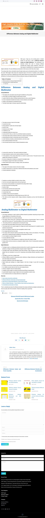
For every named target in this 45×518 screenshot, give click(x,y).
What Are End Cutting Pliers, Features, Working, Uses (11, 487)
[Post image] (4, 382)
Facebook (36, 358)
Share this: (6, 83)
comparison (16, 333)
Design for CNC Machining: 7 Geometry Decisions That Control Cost (14, 483)
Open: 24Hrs (6, 1)
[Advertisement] (22, 14)
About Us (3, 505)
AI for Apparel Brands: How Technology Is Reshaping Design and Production (16, 485)
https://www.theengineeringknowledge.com (16, 349)
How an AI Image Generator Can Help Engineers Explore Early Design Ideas (15, 479)
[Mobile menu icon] (42, 4)
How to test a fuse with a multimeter (9, 278)
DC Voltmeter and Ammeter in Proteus (10, 284)
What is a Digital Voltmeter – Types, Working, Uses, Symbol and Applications (18, 283)
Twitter (30, 358)
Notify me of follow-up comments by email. (11, 439)
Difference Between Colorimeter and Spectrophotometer (13, 279)
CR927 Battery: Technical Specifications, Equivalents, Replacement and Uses (16, 481)
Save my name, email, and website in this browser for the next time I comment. (15, 436)
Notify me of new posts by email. (9, 441)
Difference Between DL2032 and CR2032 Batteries (15, 381)
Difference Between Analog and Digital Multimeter (12, 80)
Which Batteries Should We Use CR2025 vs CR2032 (38, 381)
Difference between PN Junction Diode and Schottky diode (38, 396)
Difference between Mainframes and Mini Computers (15, 396)
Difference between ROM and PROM (38, 388)
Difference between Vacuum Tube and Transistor (15, 388)
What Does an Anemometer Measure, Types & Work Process (14, 281)
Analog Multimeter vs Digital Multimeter (10, 82)
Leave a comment (31, 333)
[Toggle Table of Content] (20, 79)
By (20, 333)
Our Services (3, 503)
